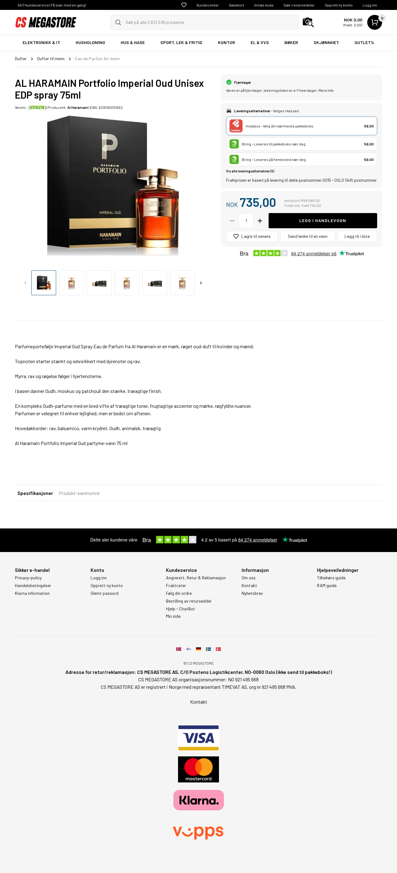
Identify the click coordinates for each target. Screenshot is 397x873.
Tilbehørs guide (331, 577)
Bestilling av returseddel (188, 601)
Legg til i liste (357, 236)
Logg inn (370, 5)
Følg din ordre (179, 593)
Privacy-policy (28, 577)
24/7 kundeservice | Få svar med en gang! (51, 5)
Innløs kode (264, 5)
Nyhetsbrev (252, 593)
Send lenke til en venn (308, 236)
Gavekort (236, 5)
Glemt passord (104, 593)
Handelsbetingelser (33, 585)
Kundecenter (208, 5)
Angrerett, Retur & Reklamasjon (196, 577)
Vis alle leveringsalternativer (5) (250, 171)
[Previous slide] (25, 282)
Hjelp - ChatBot (180, 608)
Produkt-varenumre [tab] (79, 493)
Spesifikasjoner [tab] (35, 493)
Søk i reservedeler (299, 5)
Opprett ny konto (339, 5)
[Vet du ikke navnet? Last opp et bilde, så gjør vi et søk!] (308, 22)
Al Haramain (77, 107)
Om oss (249, 577)
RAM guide (327, 585)
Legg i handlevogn (322, 220)
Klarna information (32, 593)
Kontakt (249, 585)
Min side (173, 616)
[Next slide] (201, 282)
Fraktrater (176, 585)
